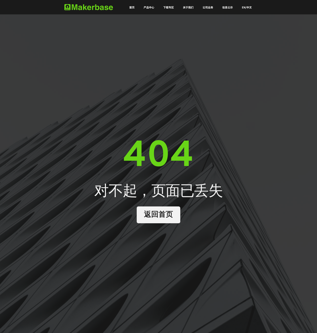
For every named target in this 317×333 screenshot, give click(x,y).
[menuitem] (131, 7)
